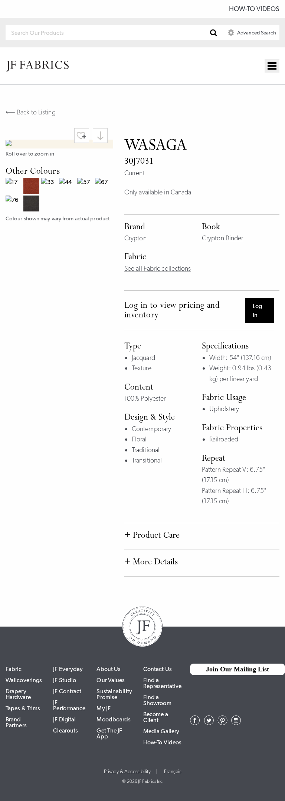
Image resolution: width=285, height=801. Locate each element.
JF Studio (64, 680)
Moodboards (113, 719)
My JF (103, 708)
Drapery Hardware (18, 694)
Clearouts (65, 730)
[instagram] (236, 723)
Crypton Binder (222, 238)
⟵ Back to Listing (31, 112)
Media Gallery (161, 731)
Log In (257, 310)
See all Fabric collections (157, 268)
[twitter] (209, 723)
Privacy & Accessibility (127, 771)
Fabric (14, 668)
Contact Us (157, 668)
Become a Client (155, 717)
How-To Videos (254, 9)
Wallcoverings (24, 680)
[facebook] (195, 723)
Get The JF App (109, 733)
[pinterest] (222, 723)
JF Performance (69, 705)
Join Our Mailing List (237, 669)
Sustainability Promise (114, 694)
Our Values (110, 680)
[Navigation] (272, 66)
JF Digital (64, 719)
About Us (108, 668)
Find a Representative (162, 683)
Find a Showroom (157, 700)
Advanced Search (256, 33)
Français (172, 771)
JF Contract (67, 691)
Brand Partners (16, 722)
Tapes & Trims (23, 708)
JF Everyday (68, 668)
